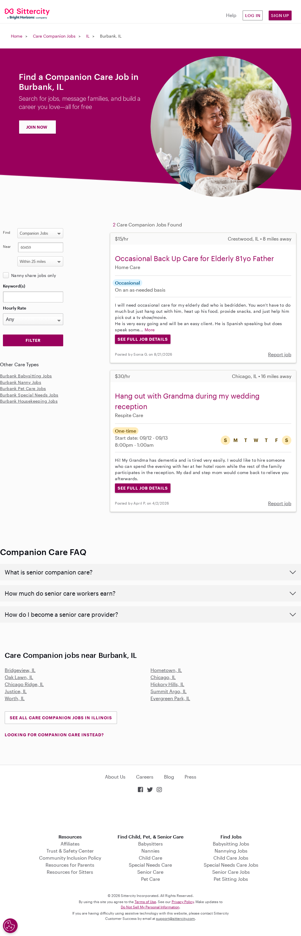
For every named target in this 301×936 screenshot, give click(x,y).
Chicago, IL (163, 677)
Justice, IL (16, 691)
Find (6, 232)
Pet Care (150, 879)
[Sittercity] (25, 13)
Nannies (150, 850)
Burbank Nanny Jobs (20, 382)
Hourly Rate (14, 307)
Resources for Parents (70, 865)
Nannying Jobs (231, 850)
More (150, 329)
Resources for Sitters (70, 872)
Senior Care (150, 872)
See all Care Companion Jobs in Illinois (61, 717)
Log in (252, 15)
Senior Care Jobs (231, 872)
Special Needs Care (150, 865)
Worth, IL (15, 698)
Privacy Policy (183, 902)
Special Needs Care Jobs (231, 865)
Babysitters (150, 843)
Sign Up (280, 15)
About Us (115, 776)
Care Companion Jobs (54, 35)
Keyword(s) (14, 285)
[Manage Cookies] (10, 925)
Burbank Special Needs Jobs (29, 394)
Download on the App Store (150, 814)
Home (16, 35)
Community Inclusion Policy (70, 858)
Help (231, 15)
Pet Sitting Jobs (231, 879)
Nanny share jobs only (33, 275)
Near (7, 246)
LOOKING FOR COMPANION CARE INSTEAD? (54, 734)
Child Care (150, 858)
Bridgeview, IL (20, 670)
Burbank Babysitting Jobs (26, 375)
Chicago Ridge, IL (24, 684)
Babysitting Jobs (231, 843)
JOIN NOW (36, 127)
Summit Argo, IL (168, 691)
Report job (279, 354)
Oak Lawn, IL (19, 677)
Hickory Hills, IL (167, 684)
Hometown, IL (166, 670)
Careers (144, 776)
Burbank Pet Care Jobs (23, 388)
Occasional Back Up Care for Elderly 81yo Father (194, 258)
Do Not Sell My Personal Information (150, 907)
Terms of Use (145, 902)
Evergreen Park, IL (170, 698)
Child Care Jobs (230, 858)
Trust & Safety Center (70, 850)
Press (190, 776)
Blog (169, 776)
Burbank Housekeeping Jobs (29, 401)
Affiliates (70, 843)
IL (87, 35)
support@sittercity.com (175, 918)
